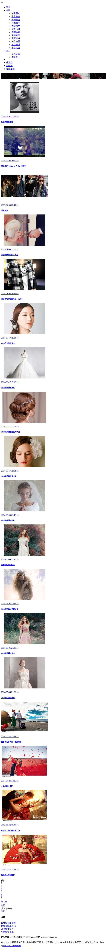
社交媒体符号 (7, 929)
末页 (3, 905)
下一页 (4, 902)
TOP (3, 911)
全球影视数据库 (8, 923)
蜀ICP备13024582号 (12, 945)
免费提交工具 (7, 932)
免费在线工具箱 (8, 926)
